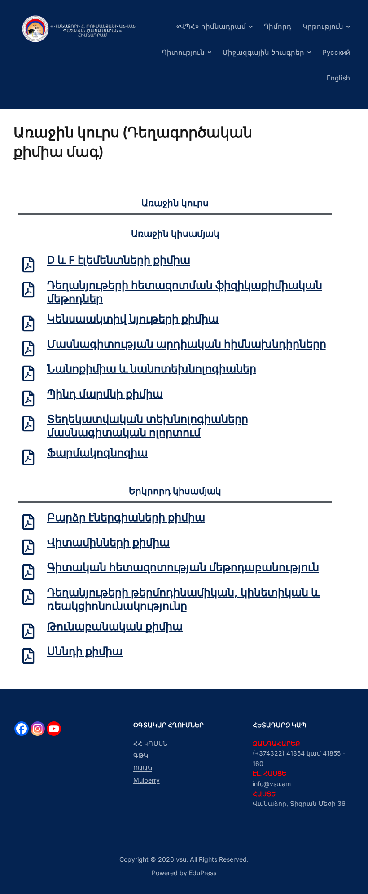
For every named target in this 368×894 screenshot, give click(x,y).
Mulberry (146, 780)
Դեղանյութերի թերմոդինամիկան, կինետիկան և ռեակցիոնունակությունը (183, 599)
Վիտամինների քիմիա (108, 542)
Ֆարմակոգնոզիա (97, 452)
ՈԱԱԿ (142, 768)
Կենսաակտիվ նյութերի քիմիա (133, 318)
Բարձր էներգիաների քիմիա (126, 517)
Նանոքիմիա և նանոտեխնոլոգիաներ (151, 368)
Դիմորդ (277, 26)
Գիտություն (183, 52)
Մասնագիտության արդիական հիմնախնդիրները (186, 343)
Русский (336, 52)
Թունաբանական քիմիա (115, 626)
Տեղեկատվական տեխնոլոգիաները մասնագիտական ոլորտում (147, 425)
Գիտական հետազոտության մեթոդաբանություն (183, 567)
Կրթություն (322, 26)
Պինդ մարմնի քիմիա (105, 393)
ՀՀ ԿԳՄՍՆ (150, 743)
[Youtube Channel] (54, 728)
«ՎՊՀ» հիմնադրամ (211, 26)
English (338, 78)
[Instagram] (38, 728)
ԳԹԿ (140, 755)
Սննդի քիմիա (85, 651)
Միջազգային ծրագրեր (263, 52)
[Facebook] (21, 728)
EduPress (202, 872)
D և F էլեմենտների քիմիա (118, 259)
